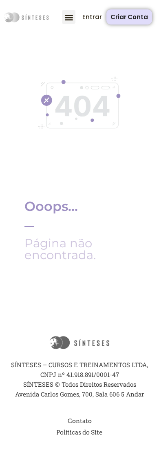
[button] (68, 17)
